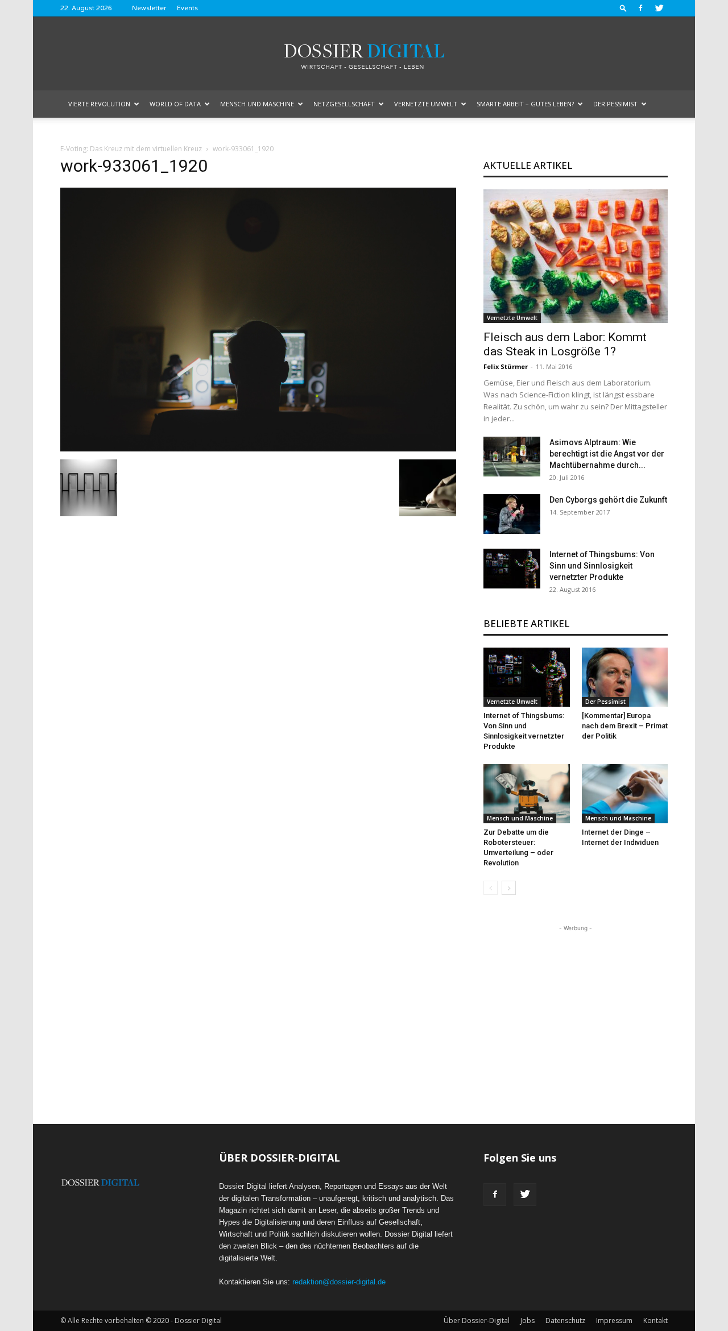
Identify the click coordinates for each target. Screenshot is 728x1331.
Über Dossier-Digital (477, 1320)
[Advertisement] (575, 1005)
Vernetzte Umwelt (425, 103)
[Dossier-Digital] (364, 55)
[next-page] (509, 888)
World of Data (175, 103)
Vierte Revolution (99, 103)
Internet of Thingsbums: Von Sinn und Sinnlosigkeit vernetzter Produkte (602, 566)
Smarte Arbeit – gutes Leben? (525, 103)
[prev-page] (490, 888)
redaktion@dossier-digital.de (339, 1282)
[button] (623, 7)
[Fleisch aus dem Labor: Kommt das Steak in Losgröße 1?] (575, 256)
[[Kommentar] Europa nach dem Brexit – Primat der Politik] (625, 677)
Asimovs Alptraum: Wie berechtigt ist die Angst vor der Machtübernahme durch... (606, 454)
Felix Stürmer (505, 366)
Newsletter (149, 8)
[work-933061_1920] (258, 447)
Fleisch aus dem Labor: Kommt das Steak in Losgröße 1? (565, 344)
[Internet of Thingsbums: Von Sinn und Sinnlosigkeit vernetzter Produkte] (511, 568)
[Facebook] (640, 8)
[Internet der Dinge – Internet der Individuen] (625, 793)
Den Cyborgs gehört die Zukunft (608, 499)
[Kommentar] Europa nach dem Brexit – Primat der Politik (625, 725)
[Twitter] (659, 8)
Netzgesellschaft (344, 103)
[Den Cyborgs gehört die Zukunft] (511, 514)
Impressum (614, 1320)
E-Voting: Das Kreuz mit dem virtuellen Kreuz (131, 149)
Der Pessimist (615, 103)
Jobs (527, 1320)
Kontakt (655, 1320)
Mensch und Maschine (257, 103)
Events (187, 8)
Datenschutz (565, 1320)
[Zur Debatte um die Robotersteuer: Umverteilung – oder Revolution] (526, 793)
